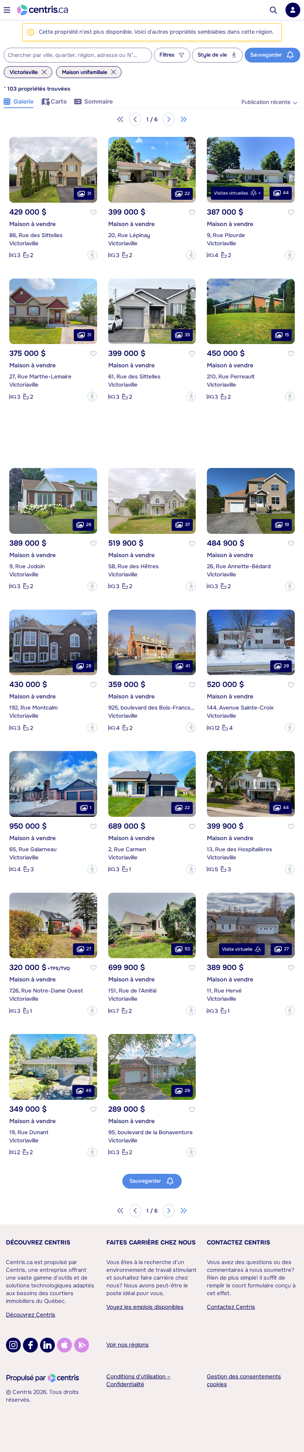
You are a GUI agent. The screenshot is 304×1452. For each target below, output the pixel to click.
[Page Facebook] (30, 1345)
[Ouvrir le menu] (7, 10)
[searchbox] (73, 55)
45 (88, 1091)
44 (286, 193)
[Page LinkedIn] (47, 1345)
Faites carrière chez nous (151, 1242)
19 (287, 525)
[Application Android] (81, 1345)
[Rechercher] (273, 10)
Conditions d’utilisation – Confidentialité (138, 1380)
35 (187, 335)
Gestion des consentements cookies (244, 1380)
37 (187, 525)
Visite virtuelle (237, 949)
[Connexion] (292, 10)
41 (187, 666)
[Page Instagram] (13, 1345)
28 (88, 666)
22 (187, 193)
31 (89, 193)
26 (88, 525)
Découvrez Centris (38, 1242)
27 (88, 949)
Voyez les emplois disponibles (145, 1307)
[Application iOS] (64, 1345)
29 (286, 666)
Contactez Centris (238, 1242)
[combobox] (78, 55)
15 (287, 335)
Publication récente (265, 102)
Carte (59, 101)
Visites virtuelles (231, 193)
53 (187, 949)
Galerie (23, 101)
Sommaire (98, 101)
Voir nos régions (127, 1344)
